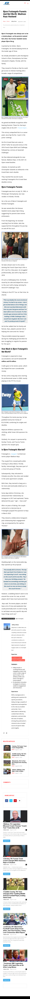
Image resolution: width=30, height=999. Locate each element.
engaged (14, 454)
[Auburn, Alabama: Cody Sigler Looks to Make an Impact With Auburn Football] (6, 771)
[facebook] (4, 732)
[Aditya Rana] (7, 677)
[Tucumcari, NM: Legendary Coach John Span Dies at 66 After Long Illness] (15, 955)
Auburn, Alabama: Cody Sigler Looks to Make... (18, 770)
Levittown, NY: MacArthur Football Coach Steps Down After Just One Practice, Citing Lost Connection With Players (14, 929)
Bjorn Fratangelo (19, 618)
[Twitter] (11, 800)
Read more (6, 840)
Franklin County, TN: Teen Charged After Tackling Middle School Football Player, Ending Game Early (14, 894)
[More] (20, 800)
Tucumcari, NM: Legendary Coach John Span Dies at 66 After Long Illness (13, 965)
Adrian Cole (6, 829)
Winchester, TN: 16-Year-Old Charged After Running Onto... (19, 762)
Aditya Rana (14, 21)
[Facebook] (7, 800)
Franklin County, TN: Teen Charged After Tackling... (19, 754)
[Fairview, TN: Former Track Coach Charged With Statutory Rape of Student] (6, 748)
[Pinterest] (15, 800)
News (4, 21)
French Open (22, 128)
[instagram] (6, 732)
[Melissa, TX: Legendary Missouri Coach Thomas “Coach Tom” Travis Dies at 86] (15, 816)
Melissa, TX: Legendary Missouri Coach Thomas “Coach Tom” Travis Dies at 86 (15, 826)
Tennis (8, 21)
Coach (5, 821)
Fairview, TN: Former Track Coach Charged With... (19, 746)
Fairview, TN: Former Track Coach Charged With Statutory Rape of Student (14, 860)
